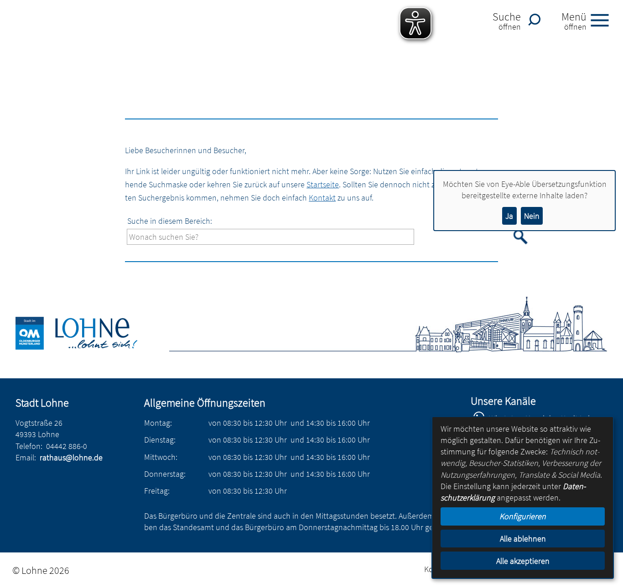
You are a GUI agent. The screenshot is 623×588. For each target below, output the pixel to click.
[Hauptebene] (87, 346)
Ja (509, 216)
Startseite (322, 184)
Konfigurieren (522, 516)
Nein (532, 216)
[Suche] (536, 19)
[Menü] (603, 19)
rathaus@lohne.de (71, 457)
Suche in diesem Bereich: (169, 221)
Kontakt (322, 197)
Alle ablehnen (523, 538)
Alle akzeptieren (523, 561)
